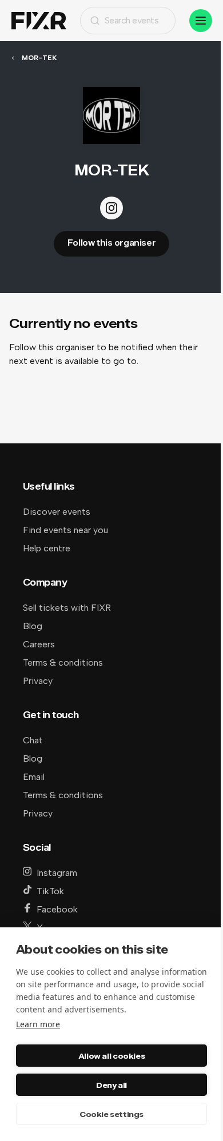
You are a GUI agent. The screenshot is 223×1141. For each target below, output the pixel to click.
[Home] (38, 21)
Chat (33, 740)
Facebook (57, 909)
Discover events (56, 511)
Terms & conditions (63, 662)
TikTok (50, 891)
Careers (39, 644)
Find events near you (65, 530)
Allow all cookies (111, 1055)
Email (34, 776)
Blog (32, 625)
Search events (132, 20)
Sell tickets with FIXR (67, 607)
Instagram (57, 872)
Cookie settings (111, 1114)
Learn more (38, 1024)
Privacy (38, 680)
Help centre (46, 548)
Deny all (111, 1085)
